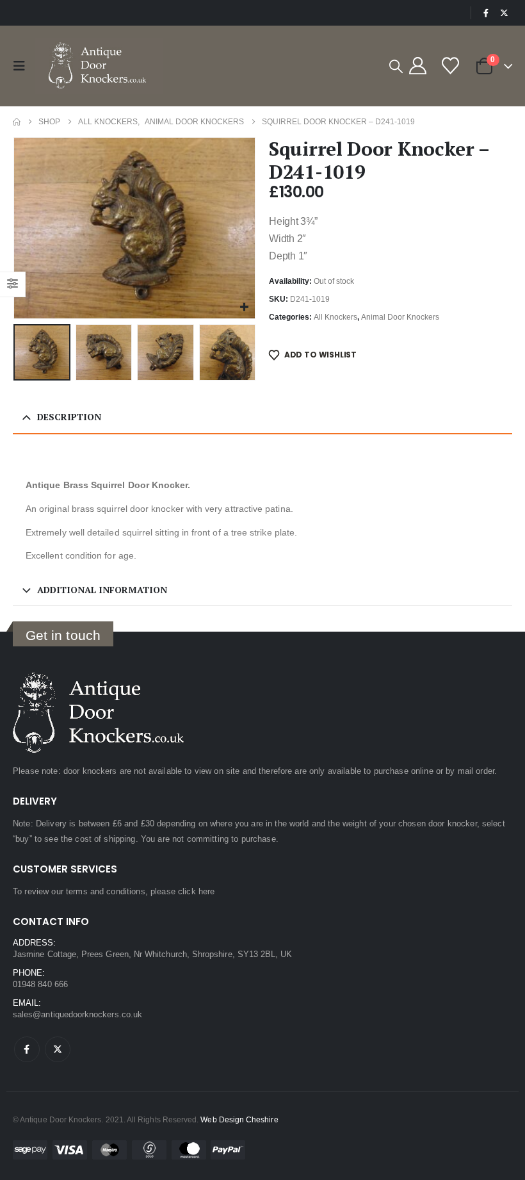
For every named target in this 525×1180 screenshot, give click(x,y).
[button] (22, 66)
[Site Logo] (99, 66)
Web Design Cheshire (239, 1119)
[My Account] (417, 65)
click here (196, 891)
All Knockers (335, 317)
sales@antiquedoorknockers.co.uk (77, 1014)
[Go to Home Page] (16, 121)
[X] (504, 12)
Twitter (57, 1049)
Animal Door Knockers (400, 317)
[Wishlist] (450, 65)
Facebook (27, 1049)
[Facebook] (486, 12)
